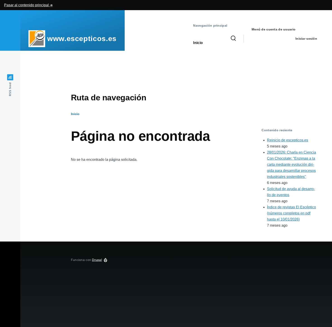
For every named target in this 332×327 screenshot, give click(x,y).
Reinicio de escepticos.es (287, 140)
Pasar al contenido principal (27, 5)
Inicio (75, 114)
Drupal (97, 260)
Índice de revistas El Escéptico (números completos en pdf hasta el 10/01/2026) (291, 213)
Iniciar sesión (306, 38)
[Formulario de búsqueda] (233, 38)
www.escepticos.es (82, 39)
